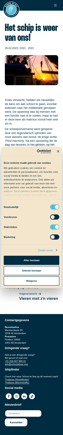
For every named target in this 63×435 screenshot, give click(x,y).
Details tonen (45, 250)
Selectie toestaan (31, 270)
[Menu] (55, 5)
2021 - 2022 (27, 48)
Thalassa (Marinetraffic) (17, 382)
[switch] (51, 216)
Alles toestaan (32, 260)
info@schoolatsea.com (16, 364)
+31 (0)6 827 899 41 (15, 361)
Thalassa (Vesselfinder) (17, 379)
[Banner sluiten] (58, 151)
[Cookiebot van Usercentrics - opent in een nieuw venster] (38, 151)
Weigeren (31, 281)
